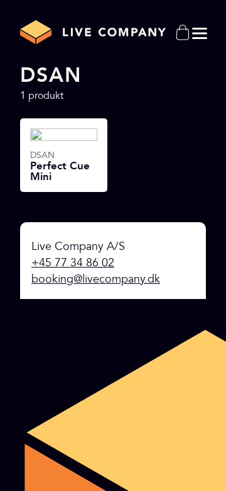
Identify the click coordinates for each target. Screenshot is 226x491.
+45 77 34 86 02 (72, 263)
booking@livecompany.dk (95, 279)
